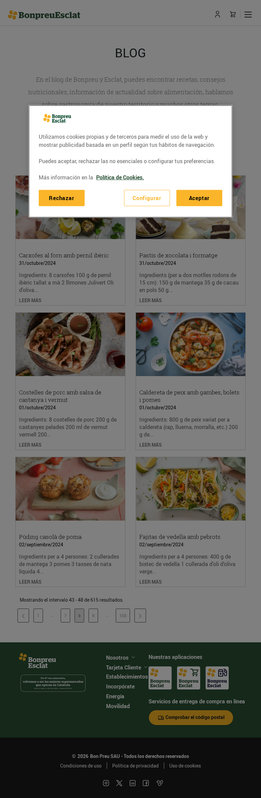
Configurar (147, 198)
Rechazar (61, 198)
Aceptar (199, 198)
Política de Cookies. (120, 177)
